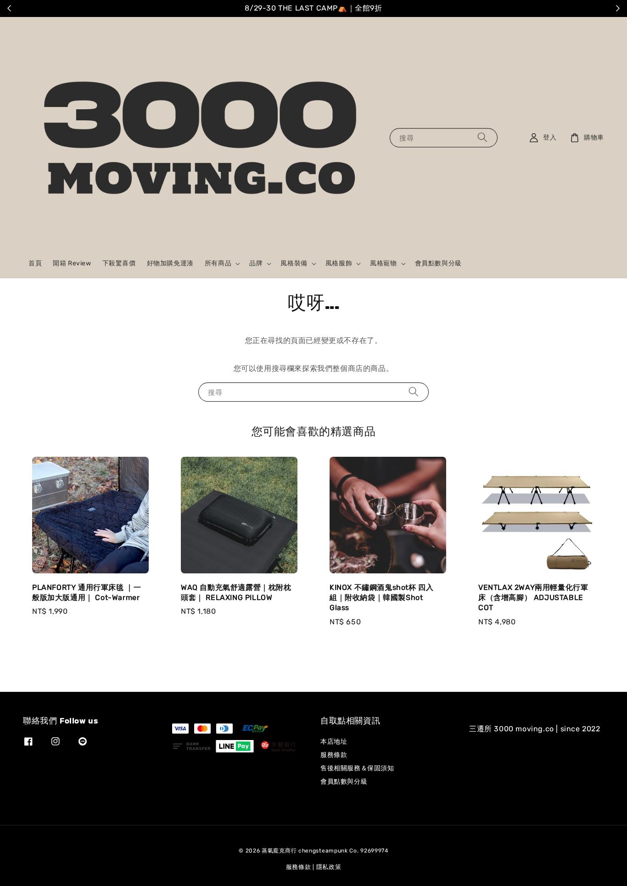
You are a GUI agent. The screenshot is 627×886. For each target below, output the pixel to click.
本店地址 (333, 742)
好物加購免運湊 (170, 263)
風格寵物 (383, 263)
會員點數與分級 (438, 263)
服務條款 (333, 755)
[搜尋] (482, 137)
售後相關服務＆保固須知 (357, 768)
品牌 (256, 263)
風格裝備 (293, 263)
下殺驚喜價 (119, 263)
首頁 (35, 263)
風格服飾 (338, 263)
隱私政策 (328, 867)
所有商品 (218, 263)
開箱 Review (72, 263)
